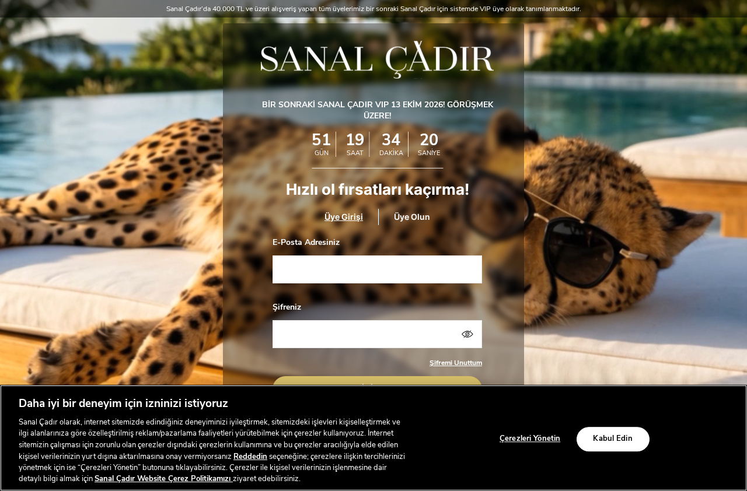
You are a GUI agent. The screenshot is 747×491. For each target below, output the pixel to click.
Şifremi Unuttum (456, 362)
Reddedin (250, 456)
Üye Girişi (343, 217)
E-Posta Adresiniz (306, 242)
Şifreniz (287, 307)
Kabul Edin (612, 438)
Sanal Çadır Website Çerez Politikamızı (164, 479)
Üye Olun (412, 217)
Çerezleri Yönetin (530, 438)
